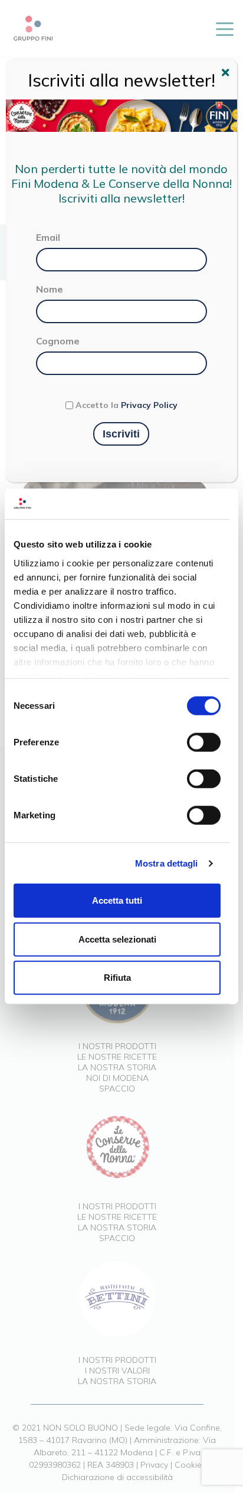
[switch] (204, 742)
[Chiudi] (227, 74)
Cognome (58, 341)
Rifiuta (117, 978)
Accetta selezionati (117, 939)
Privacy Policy (149, 405)
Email (48, 237)
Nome (49, 289)
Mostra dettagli (166, 863)
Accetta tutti (117, 900)
